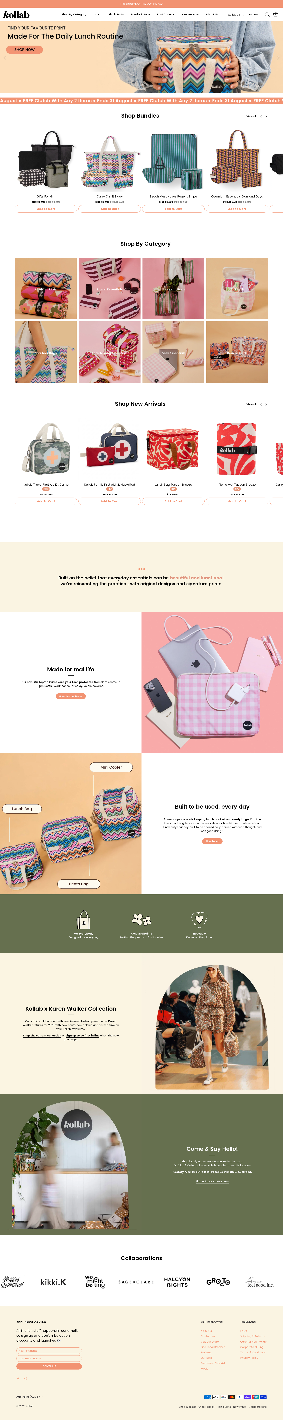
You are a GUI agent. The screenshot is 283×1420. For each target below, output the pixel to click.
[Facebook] (18, 1378)
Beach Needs (237, 353)
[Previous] (5, 57)
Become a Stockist (213, 1363)
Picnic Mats (116, 14)
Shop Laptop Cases (70, 696)
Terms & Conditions (253, 1352)
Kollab (29, 1406)
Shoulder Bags (46, 353)
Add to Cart (46, 209)
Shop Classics (187, 1407)
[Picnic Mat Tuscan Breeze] (237, 449)
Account (254, 14)
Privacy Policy (249, 1358)
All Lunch (237, 289)
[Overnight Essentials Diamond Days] (237, 161)
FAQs (243, 1331)
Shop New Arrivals (140, 404)
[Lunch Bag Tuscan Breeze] (173, 449)
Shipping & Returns (252, 1336)
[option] (141, 57)
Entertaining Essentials (109, 353)
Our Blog (206, 1358)
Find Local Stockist (213, 1347)
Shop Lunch (212, 841)
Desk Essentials (173, 353)
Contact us (208, 1336)
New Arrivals (190, 14)
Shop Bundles (140, 116)
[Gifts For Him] (46, 161)
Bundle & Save (140, 14)
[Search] (267, 14)
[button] (266, 116)
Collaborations (258, 1407)
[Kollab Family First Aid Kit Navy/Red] (109, 449)
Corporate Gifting (251, 1347)
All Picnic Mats (46, 289)
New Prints (239, 1407)
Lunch (97, 14)
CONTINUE (49, 1366)
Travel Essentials (109, 289)
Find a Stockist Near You (212, 1181)
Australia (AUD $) (28, 1396)
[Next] (278, 57)
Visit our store (210, 1342)
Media (204, 1369)
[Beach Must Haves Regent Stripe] (173, 161)
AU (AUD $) (235, 14)
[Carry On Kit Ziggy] (109, 161)
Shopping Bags (173, 289)
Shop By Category (74, 14)
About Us (212, 14)
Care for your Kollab (253, 1342)
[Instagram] (25, 1378)
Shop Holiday (206, 1407)
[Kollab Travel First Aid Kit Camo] (46, 449)
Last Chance (165, 14)
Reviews (206, 1352)
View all (251, 116)
